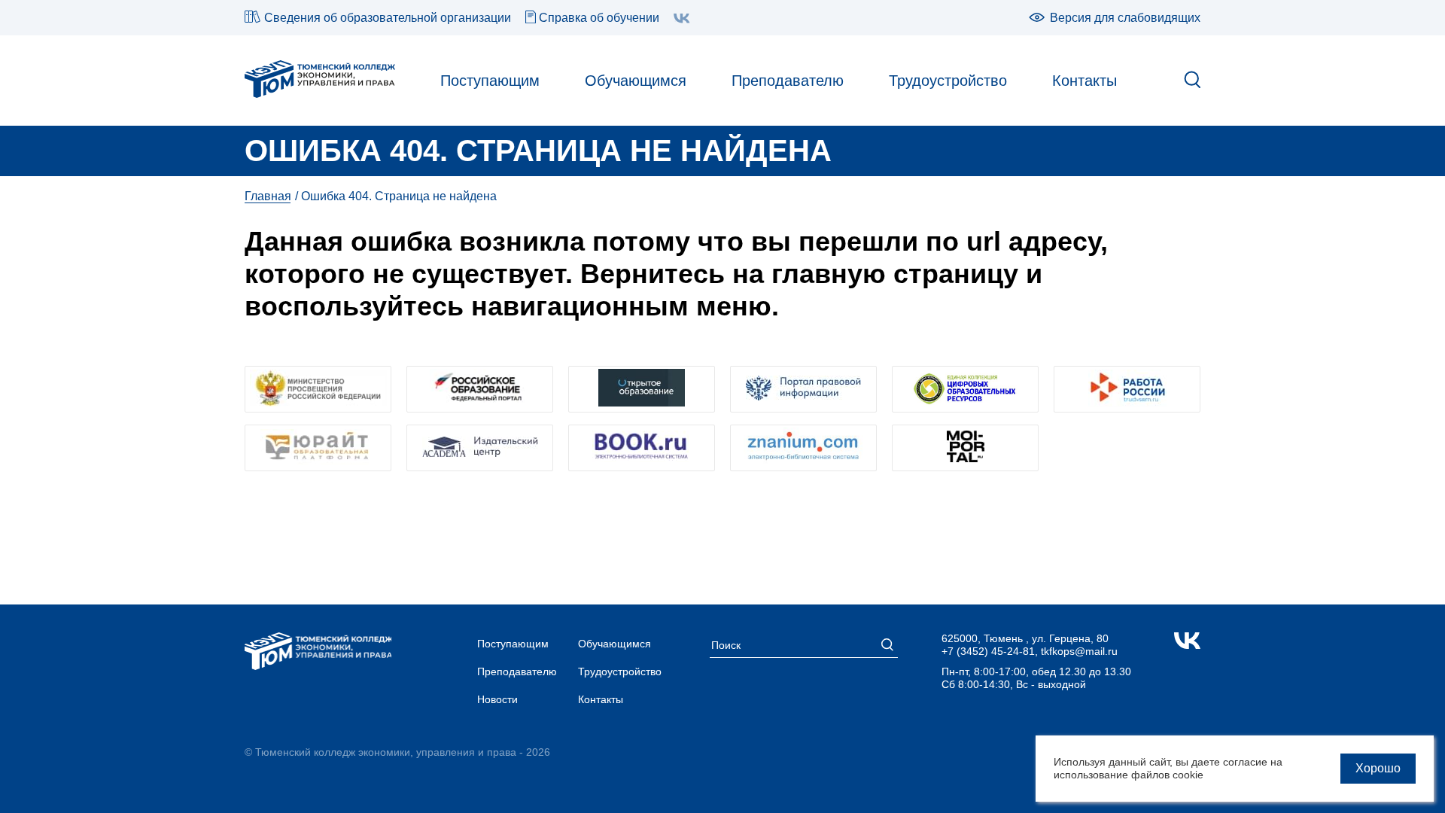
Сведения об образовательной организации (387, 17)
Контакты (1084, 80)
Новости (497, 699)
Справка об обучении (599, 17)
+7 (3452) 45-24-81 (988, 651)
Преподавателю (788, 80)
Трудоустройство (948, 80)
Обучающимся (635, 80)
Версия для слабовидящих (1125, 17)
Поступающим (490, 80)
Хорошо (1378, 768)
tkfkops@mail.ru (1079, 651)
